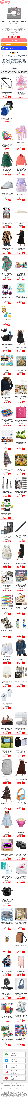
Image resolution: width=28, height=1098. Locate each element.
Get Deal (14, 40)
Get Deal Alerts (9, 48)
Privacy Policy (14, 1087)
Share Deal (6, 44)
